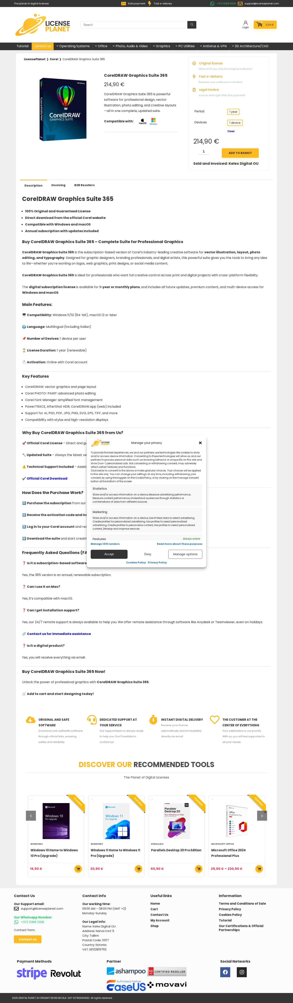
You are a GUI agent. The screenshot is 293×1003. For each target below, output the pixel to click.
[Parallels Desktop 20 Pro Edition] (116, 821)
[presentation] (31, 816)
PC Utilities (186, 46)
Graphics (163, 46)
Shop (154, 926)
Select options (78, 869)
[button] (200, 443)
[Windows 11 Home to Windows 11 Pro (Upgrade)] (56, 821)
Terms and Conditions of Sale (242, 904)
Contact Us (159, 915)
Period (199, 111)
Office (102, 46)
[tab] (33, 185)
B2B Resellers (84, 185)
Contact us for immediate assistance (59, 634)
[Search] (191, 25)
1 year (233, 112)
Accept (109, 554)
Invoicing (58, 185)
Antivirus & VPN (215, 46)
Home (155, 904)
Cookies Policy (136, 562)
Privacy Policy (157, 562)
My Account (159, 920)
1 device (235, 123)
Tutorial (23, 46)
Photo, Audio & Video (132, 46)
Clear (231, 131)
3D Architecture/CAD (251, 46)
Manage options (185, 554)
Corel (54, 59)
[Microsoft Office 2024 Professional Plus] (176, 821)
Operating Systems (74, 46)
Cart (154, 909)
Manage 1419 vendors (105, 544)
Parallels (97, 843)
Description (33, 186)
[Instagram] (242, 972)
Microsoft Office (162, 843)
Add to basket (240, 153)
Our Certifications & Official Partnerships (241, 928)
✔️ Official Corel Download (44, 478)
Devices (200, 122)
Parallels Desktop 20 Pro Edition (116, 850)
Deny (147, 554)
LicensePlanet (34, 59)
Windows (36, 843)
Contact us (42, 46)
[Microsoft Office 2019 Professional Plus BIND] (237, 821)
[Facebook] (225, 972)
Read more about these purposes (179, 544)
